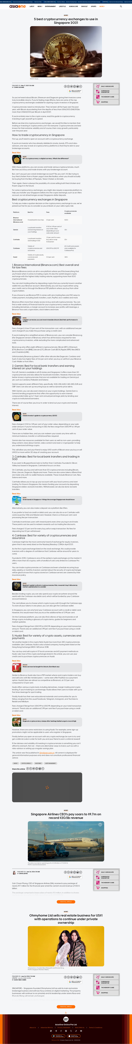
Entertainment (50, 6)
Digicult (84, 6)
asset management (50, 763)
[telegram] (71, 86)
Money (16, 763)
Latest (32, 6)
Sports (93, 6)
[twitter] (68, 86)
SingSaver (43, 753)
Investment (38, 763)
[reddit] (77, 86)
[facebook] (65, 86)
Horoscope (73, 6)
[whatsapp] (74, 86)
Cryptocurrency (26, 763)
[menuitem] (32, 6)
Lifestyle (62, 6)
